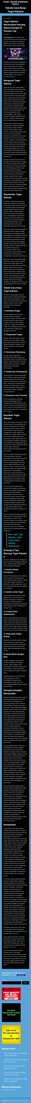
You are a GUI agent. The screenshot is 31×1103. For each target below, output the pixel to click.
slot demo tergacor (13, 956)
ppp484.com (14, 933)
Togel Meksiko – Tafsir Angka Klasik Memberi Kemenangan (15, 540)
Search (4, 980)
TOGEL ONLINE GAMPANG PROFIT (18, 1100)
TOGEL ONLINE (7, 18)
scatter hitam (16, 682)
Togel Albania (8, 220)
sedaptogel (7, 530)
